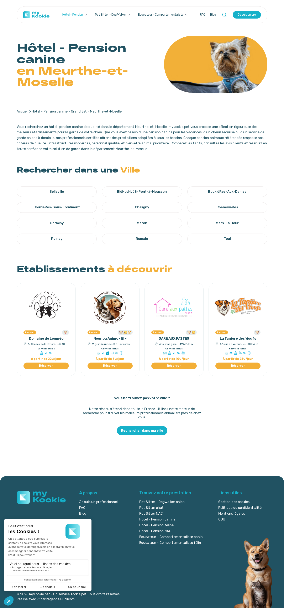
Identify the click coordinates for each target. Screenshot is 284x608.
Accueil (22, 111)
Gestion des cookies (233, 502)
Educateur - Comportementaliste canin (171, 537)
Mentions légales (231, 513)
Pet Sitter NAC (151, 513)
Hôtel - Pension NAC (155, 531)
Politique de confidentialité (240, 508)
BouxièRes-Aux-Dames (227, 192)
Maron (142, 223)
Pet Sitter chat (151, 508)
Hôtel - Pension (72, 14)
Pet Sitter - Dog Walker (110, 14)
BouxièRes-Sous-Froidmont (56, 207)
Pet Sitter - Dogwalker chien (162, 502)
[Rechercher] (224, 14)
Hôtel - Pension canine (50, 111)
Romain (142, 239)
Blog (213, 14)
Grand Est (79, 111)
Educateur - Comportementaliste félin (170, 543)
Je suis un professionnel (98, 502)
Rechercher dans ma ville (142, 431)
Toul (227, 239)
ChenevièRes (227, 207)
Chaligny (142, 207)
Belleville (56, 192)
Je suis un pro (247, 14)
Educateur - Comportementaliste (161, 14)
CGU (221, 519)
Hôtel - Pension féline (156, 525)
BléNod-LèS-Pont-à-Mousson (142, 192)
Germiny (57, 223)
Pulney (56, 239)
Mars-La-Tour (227, 223)
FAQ (202, 14)
